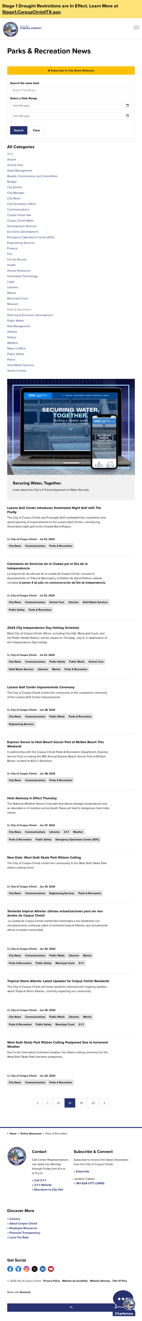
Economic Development (22, 232)
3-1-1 (66, 832)
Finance (12, 248)
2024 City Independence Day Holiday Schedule (43, 628)
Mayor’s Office (16, 348)
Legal (10, 282)
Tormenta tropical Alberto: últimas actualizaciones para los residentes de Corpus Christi (55, 913)
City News (15, 546)
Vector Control (16, 371)
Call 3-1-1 (40, 1180)
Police (11, 359)
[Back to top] (71, 1307)
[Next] (104, 1103)
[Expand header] (136, 28)
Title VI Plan (119, 1281)
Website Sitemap (100, 1281)
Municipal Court (65, 963)
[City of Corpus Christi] (22, 29)
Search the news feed (24, 83)
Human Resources (19, 270)
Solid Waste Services (95, 602)
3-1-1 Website (43, 1185)
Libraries (73, 602)
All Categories (20, 147)
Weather (78, 832)
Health (11, 265)
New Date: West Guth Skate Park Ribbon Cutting (44, 857)
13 (58, 1103)
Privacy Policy (51, 1281)
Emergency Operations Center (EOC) (77, 839)
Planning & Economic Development (30, 315)
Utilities (12, 332)
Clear (36, 130)
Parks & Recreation (60, 546)
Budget (12, 182)
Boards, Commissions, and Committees (32, 176)
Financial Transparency (24, 1233)
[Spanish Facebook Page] (18, 1269)
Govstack (25, 1292)
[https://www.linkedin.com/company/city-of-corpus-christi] (43, 1269)
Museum (12, 304)
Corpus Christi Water (20, 220)
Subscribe (82, 1171)
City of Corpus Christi (24, 539)
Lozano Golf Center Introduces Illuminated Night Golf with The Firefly (54, 510)
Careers (14, 1219)
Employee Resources (23, 1228)
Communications (35, 546)
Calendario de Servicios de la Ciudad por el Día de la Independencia (47, 566)
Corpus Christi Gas (19, 215)
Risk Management (18, 326)
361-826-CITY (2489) (90, 1183)
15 (81, 1103)
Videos (11, 337)
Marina (56, 669)
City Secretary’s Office (21, 204)
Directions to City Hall (48, 1189)
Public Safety (17, 610)
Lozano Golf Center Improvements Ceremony (41, 687)
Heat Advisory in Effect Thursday (32, 798)
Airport (11, 159)
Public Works (76, 661)
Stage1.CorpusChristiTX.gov (31, 12)
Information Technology (22, 276)
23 (93, 1103)
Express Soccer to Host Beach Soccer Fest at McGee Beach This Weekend (55, 744)
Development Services (21, 226)
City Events (14, 187)
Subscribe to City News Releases (72, 70)
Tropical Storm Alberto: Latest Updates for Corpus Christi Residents (58, 981)
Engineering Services (21, 724)
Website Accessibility (75, 1281)
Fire (9, 254)
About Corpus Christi (23, 1223)
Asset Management (19, 170)
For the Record (16, 259)
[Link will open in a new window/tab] (10, 1269)
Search (18, 130)
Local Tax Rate (19, 1237)
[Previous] (37, 1103)
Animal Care (56, 602)
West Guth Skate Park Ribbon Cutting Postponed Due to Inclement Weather (57, 1044)
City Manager (15, 193)
